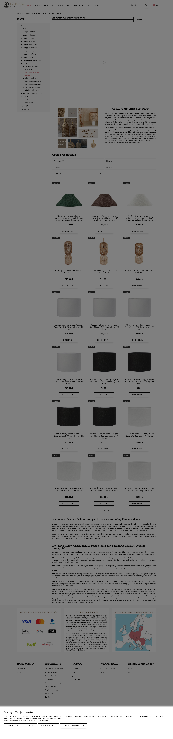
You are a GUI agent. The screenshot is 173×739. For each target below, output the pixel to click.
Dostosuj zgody (48, 725)
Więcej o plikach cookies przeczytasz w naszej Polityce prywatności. (27, 720)
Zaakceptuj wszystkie (73, 725)
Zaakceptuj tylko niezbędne (21, 725)
